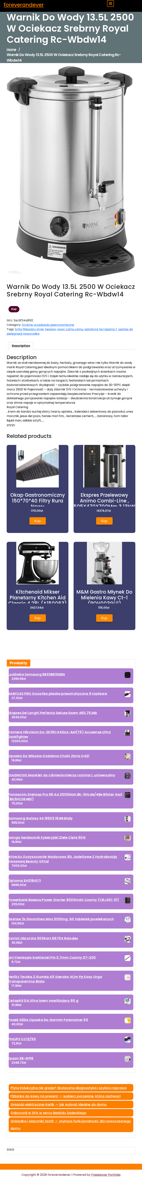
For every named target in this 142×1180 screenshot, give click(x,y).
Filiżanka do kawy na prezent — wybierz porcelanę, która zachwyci (66, 1096)
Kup (14, 309)
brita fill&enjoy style (29, 329)
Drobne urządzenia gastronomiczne (48, 325)
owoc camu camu (70, 329)
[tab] (21, 346)
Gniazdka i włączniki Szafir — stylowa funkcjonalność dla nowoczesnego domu (71, 1125)
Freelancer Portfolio (106, 1175)
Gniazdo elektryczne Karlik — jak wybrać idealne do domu (58, 1104)
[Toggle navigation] (110, 3)
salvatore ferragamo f (100, 329)
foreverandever (24, 5)
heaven (50, 329)
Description (21, 346)
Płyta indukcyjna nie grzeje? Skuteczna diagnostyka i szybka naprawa (68, 1088)
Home (11, 49)
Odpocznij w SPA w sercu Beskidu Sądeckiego (48, 1112)
